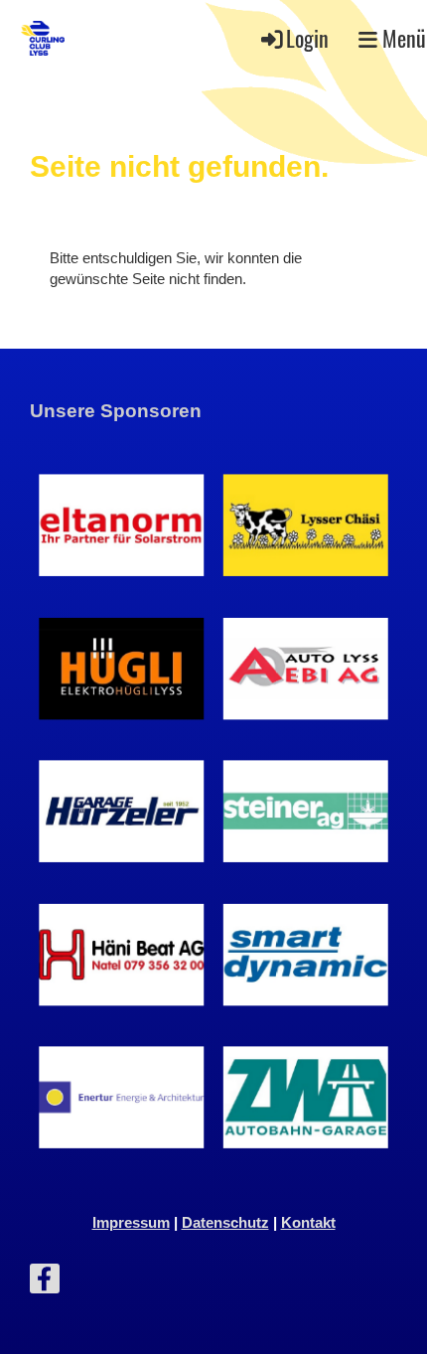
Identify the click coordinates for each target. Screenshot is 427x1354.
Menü (401, 38)
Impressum (131, 1222)
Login (307, 38)
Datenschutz (225, 1222)
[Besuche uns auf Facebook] (45, 1283)
